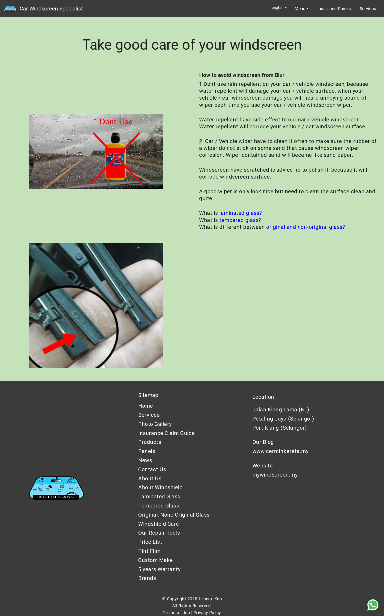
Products (149, 442)
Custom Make (155, 560)
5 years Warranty (159, 569)
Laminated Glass (159, 496)
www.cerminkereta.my (280, 451)
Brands (147, 578)
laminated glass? (240, 213)
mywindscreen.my (275, 475)
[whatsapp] (373, 605)
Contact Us (152, 469)
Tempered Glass (158, 506)
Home (145, 406)
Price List (150, 542)
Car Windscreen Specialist (51, 9)
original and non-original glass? (305, 227)
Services (368, 8)
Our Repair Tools (159, 533)
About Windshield (160, 487)
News (145, 460)
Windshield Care (158, 524)
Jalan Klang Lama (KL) (280, 410)
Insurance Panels (334, 8)
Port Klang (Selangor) (279, 428)
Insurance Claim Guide (166, 433)
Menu (299, 8)
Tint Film (149, 551)
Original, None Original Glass (174, 515)
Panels (146, 451)
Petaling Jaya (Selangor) (283, 419)
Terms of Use (176, 612)
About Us (149, 478)
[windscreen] (10, 8)
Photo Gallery (155, 424)
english (278, 8)
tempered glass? (240, 220)
